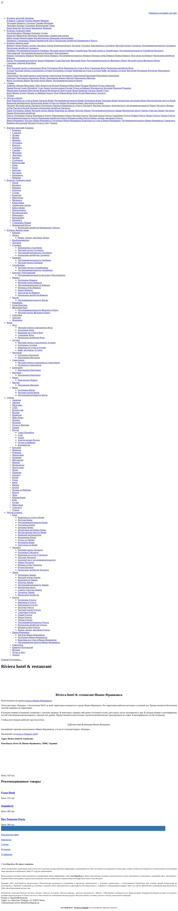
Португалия (65, 90)
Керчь (9, 80)
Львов (10, 110)
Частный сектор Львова (43, 110)
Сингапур (101, 93)
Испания (93, 85)
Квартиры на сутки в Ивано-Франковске (101, 120)
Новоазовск (55, 38)
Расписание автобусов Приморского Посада (76, 40)
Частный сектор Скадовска (128, 45)
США (37, 85)
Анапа (47, 88)
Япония (43, 90)
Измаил (10, 55)
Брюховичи (37, 28)
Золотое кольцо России (61, 88)
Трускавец (12, 23)
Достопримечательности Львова (106, 110)
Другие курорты (14, 98)
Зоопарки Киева (110, 100)
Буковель (11, 20)
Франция (117, 88)
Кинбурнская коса (62, 45)
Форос (43, 78)
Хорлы (10, 60)
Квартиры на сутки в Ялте (76, 68)
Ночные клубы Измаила (103, 55)
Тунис (106, 90)
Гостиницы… (15, 659)
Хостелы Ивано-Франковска (37, 120)
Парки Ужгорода (158, 105)
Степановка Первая (26, 40)
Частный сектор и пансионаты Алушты (33, 70)
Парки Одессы (153, 115)
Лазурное (76, 45)
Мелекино (32, 35)
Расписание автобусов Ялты (120, 68)
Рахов (9, 28)
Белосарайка (67, 38)
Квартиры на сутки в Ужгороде (77, 105)
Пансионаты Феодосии (29, 357)
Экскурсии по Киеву (94, 103)
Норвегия (64, 85)
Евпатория (91, 75)
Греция (10, 88)
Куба (75, 93)
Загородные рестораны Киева (132, 100)
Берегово (17, 28)
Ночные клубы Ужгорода (30, 565)
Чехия (75, 90)
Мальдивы (29, 85)
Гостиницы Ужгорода (51, 105)
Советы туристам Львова (153, 110)
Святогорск (169, 120)
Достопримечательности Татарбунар (136, 50)
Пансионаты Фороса (56, 78)
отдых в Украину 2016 (26, 734)
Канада (49, 93)
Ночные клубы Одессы (79, 118)
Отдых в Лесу (43, 123)
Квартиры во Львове (65, 110)
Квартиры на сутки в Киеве (25, 100)
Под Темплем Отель (13, 819)
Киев (9, 100)
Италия (55, 85)
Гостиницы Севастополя (73, 75)
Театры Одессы (167, 115)
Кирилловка (44, 35)
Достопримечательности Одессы (22, 118)
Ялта (9, 68)
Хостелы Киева (46, 100)
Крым (9, 65)
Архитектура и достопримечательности (130, 105)
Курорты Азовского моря (19, 30)
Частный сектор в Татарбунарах (103, 50)
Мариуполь (21, 35)
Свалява (39, 23)
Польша (84, 85)
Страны (10, 83)
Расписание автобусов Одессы (52, 118)
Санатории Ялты (98, 68)
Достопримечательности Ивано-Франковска (142, 120)
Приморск (11, 40)
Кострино (26, 28)
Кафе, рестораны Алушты (114, 70)
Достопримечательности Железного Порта (106, 60)
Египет (23, 93)
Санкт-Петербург (29, 88)
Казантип (11, 35)
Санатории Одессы (121, 115)
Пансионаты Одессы (62, 115)
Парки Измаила (122, 55)
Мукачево (48, 23)
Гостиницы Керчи (21, 80)
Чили (56, 93)
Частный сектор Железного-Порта (144, 60)
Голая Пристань (62, 60)
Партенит (11, 78)
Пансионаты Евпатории (107, 75)
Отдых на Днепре (57, 103)
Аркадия (21, 63)
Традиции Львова (26, 592)
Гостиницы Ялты (55, 68)
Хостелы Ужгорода (102, 105)
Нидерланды (54, 90)
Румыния (126, 88)
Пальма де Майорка (36, 93)
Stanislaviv (7, 805)
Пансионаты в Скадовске (103, 45)
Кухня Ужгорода (31, 108)
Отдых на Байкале (81, 88)
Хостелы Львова (83, 110)
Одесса (10, 115)
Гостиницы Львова (22, 110)
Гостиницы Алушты (62, 70)
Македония (90, 93)
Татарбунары (81, 50)
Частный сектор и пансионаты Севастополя (40, 75)
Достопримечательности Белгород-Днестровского (44, 53)
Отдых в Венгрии (106, 85)
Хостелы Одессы (80, 115)
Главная (5, 659)
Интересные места (131, 110)
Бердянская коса (41, 38)
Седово (44, 33)
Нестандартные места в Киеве (161, 100)
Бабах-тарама (13, 38)
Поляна (28, 20)
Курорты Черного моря (18, 43)
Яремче (36, 20)
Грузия (81, 93)
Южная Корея (65, 93)
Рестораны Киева (75, 103)
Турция (10, 95)
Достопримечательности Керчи (67, 80)
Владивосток (97, 88)
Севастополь (13, 75)
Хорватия (82, 90)
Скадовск (85, 45)
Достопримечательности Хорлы (29, 60)
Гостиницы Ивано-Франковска (66, 120)
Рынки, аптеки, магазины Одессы (106, 118)
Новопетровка (26, 38)
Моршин (44, 20)
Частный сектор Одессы (100, 115)
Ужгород (11, 105)
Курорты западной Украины (20, 18)
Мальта (15, 93)
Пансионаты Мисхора (84, 78)
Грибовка (11, 50)
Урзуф (10, 33)
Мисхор (70, 78)
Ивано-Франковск (15, 120)
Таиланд (92, 90)
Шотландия (33, 90)
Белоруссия (46, 85)
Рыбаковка (49, 60)
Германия (23, 90)
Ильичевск (31, 63)
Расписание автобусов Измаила (33, 295)
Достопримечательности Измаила (75, 55)
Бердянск (17, 33)
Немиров (47, 28)
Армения (11, 85)
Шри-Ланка (74, 85)
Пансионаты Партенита (27, 78)
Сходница (30, 23)
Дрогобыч (11, 25)
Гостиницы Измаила (24, 55)
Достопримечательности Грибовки (32, 50)
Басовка (20, 25)
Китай (99, 90)
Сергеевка (11, 63)
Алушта (10, 70)
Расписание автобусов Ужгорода (54, 108)
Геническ (35, 33)
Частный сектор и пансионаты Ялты (29, 68)
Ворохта (21, 23)
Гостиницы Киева (93, 100)
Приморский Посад (45, 40)
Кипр (9, 93)
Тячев (52, 25)
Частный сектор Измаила (46, 55)
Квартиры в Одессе (42, 115)
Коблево (11, 45)
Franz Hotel (8, 792)
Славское (20, 20)
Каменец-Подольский (17, 123)
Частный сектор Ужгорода (28, 105)
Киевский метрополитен (18, 103)
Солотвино (30, 25)
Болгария (108, 88)
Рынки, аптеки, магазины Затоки (37, 45)
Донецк (53, 123)
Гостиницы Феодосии (147, 70)
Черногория (12, 90)
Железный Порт (78, 60)
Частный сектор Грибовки (62, 50)
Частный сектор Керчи (41, 80)
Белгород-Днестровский (23, 272)
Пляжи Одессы (138, 115)
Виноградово (42, 25)
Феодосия (131, 70)
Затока (18, 45)
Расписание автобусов (24, 113)
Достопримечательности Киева (69, 100)
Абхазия (20, 85)
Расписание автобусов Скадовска (22, 48)
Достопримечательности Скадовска (159, 45)
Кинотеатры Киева (40, 103)
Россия (17, 88)
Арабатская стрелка (59, 35)
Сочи (40, 88)
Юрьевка (26, 33)
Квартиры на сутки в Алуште (87, 70)
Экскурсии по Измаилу (142, 55)
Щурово (32, 123)
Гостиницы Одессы (23, 115)
